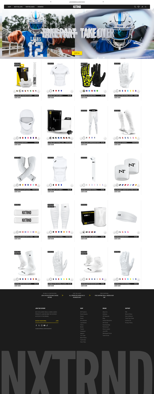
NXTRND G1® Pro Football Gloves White (57, 284)
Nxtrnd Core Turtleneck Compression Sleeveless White (57, 190)
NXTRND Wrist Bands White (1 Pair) (124, 189)
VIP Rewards (106, 316)
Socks (81, 318)
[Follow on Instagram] (42, 325)
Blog (104, 318)
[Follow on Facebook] (36, 325)
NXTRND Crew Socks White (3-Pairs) (23, 284)
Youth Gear (83, 339)
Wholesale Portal (107, 333)
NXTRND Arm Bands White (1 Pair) (24, 236)
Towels (82, 329)
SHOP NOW (17, 97)
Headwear (83, 331)
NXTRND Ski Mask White (21, 142)
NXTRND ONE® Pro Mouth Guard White (23, 95)
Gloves (82, 316)
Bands (81, 327)
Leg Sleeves (83, 322)
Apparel (82, 333)
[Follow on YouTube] (44, 325)
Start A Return (129, 316)
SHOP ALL (77, 53)
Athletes (105, 314)
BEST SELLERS (18, 6)
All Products (83, 312)
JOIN (57, 320)
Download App (106, 324)
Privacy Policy (129, 322)
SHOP (9, 6)
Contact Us (128, 320)
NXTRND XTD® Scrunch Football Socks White (121, 143)
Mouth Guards (83, 314)
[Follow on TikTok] (47, 325)
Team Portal (106, 335)
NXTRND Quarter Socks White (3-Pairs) (90, 284)
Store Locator (106, 329)
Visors (81, 324)
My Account (106, 327)
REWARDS (40, 6)
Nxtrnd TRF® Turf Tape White (89, 236)
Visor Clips (83, 342)
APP (81, 1)
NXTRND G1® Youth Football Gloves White (122, 284)
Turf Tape (82, 335)
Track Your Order (129, 318)
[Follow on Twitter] (39, 325)
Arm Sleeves (83, 320)
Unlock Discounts (107, 320)
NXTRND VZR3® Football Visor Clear (56, 143)
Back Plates (83, 337)
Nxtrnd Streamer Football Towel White (89, 190)
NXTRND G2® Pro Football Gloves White (124, 95)
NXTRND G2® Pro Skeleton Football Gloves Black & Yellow (90, 95)
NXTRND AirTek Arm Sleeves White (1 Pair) (22, 190)
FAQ (126, 312)
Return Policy (128, 314)
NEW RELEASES (30, 6)
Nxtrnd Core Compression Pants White (90, 143)
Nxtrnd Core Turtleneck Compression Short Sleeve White (57, 95)
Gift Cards (105, 322)
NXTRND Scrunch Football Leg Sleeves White (55, 237)
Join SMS (105, 331)
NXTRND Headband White (121, 236)
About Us (105, 312)
